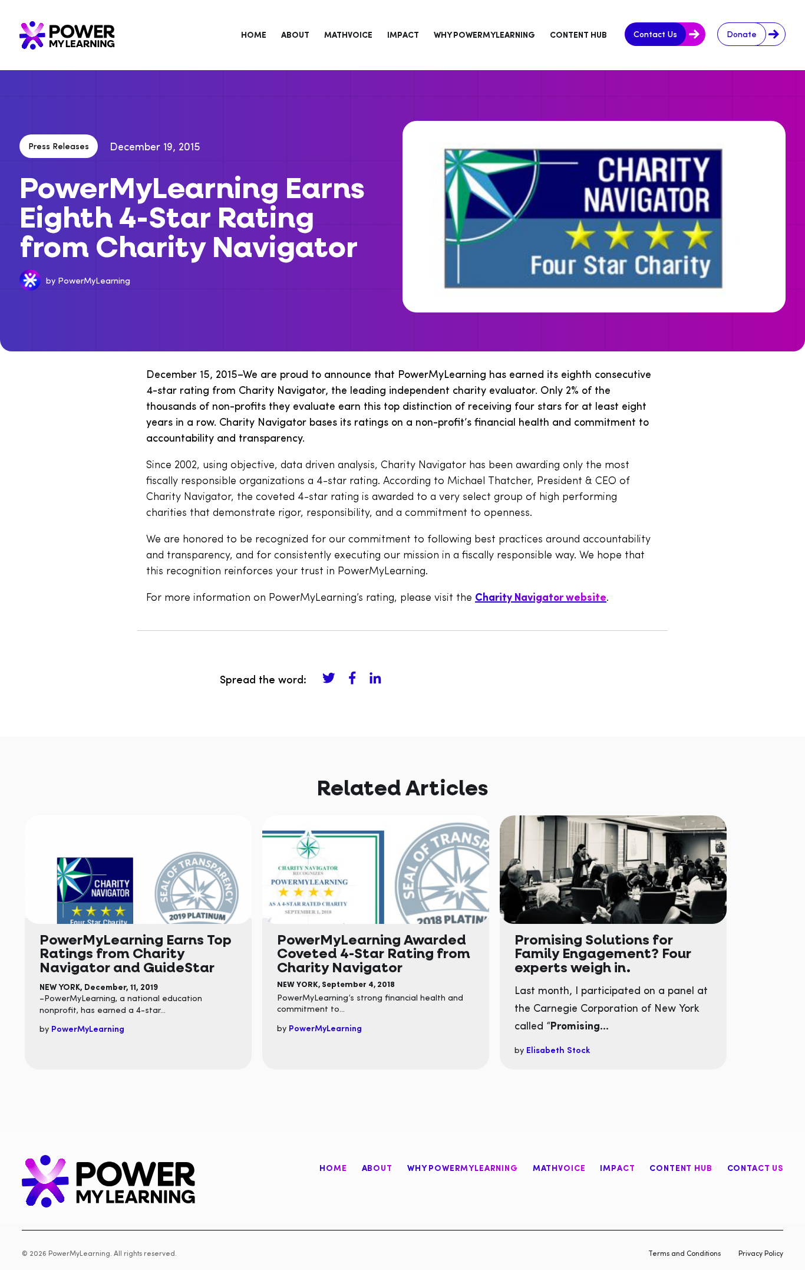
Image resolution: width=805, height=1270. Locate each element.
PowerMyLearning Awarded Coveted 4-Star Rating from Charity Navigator (373, 953)
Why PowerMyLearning (462, 1167)
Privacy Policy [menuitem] (760, 1253)
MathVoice (559, 1167)
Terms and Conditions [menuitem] (684, 1253)
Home (333, 1167)
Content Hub (680, 1167)
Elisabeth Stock (558, 1049)
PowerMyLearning (94, 280)
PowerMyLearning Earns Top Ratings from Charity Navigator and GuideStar (135, 953)
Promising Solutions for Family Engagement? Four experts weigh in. (602, 953)
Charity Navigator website (540, 596)
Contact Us (755, 1167)
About (377, 1167)
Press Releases (58, 146)
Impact (617, 1167)
